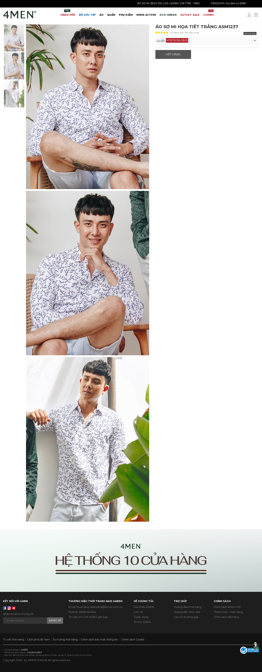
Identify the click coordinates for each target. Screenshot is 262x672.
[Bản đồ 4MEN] (131, 560)
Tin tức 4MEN (142, 622)
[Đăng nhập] (251, 16)
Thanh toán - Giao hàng (228, 612)
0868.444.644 (87, 612)
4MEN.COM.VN (37, 660)
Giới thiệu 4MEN (144, 607)
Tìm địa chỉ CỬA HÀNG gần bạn (88, 617)
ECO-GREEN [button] (168, 14)
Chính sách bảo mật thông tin (99, 639)
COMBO (208, 12)
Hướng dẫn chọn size (187, 612)
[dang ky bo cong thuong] (249, 649)
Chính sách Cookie (133, 639)
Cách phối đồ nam (38, 639)
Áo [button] (101, 14)
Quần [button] (111, 14)
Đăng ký (55, 620)
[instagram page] (9, 608)
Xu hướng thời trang (65, 639)
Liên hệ (138, 612)
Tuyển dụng (141, 617)
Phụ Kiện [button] (126, 14)
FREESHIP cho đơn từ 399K (199, 3)
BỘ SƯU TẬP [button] (87, 14)
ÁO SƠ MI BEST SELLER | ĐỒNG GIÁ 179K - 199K (139, 3)
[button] (207, 40)
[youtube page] (14, 608)
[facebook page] (5, 608)
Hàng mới (68, 12)
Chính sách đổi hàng (226, 617)
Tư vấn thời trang (13, 639)
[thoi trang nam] (19, 13)
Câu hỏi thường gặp (186, 617)
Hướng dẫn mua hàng (187, 607)
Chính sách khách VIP (227, 607)
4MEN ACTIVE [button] (146, 14)
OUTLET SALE (190, 14)
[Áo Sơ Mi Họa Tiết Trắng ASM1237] (14, 37)
